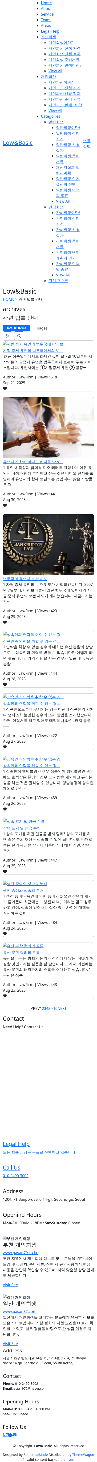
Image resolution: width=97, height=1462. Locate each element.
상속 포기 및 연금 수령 (22, 828)
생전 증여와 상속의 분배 (23, 890)
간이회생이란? (68, 212)
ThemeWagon (83, 1454)
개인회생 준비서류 (64, 59)
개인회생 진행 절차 (64, 53)
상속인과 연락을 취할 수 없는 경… (31, 641)
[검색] (19, 335)
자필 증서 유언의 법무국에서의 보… (33, 350)
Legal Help (50, 31)
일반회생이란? (68, 127)
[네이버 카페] (11, 1435)
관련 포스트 (58, 280)
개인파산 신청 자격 (64, 87)
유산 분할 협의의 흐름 (21, 952)
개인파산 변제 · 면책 (65, 104)
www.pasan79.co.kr (20, 1252)
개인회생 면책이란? (64, 65)
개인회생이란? (60, 42)
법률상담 (87, 143)
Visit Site (10, 1284)
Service (47, 14)
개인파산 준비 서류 (64, 99)
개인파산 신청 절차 (64, 93)
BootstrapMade (36, 1454)
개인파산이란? (60, 82)
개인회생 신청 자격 (64, 48)
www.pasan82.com (19, 1311)
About (46, 8)
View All (55, 70)
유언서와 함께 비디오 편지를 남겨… (33, 461)
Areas (46, 25)
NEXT (62, 1008)
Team (46, 19)
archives (67, 1459)
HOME (8, 299)
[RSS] (7, 335)
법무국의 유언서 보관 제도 (25, 578)
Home (46, 2)
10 (55, 1008)
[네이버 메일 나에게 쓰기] (14, 1435)
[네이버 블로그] (7, 1435)
